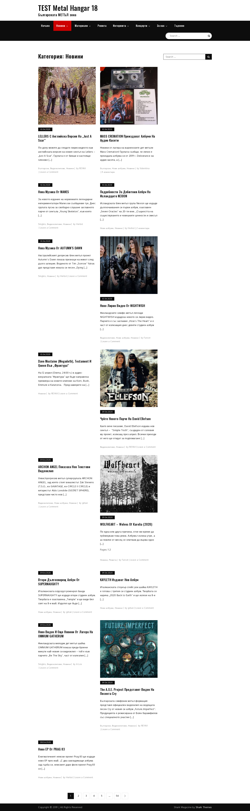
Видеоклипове (57, 168)
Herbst (79, 224)
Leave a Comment (49, 172)
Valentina (144, 168)
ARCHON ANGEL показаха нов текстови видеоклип (64, 469)
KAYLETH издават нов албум (119, 580)
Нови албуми (119, 168)
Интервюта (119, 26)
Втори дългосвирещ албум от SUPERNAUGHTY (59, 582)
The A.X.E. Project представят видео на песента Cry (127, 691)
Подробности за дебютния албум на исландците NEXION (125, 194)
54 (117, 795)
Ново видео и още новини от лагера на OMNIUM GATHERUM (65, 634)
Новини (60, 26)
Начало (45, 26)
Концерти (141, 26)
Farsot (147, 338)
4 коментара (108, 172)
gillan (85, 503)
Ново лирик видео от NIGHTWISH (122, 305)
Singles (42, 224)
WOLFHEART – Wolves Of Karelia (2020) (126, 524)
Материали (81, 26)
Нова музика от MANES (53, 192)
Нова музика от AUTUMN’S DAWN (60, 248)
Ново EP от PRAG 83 (51, 749)
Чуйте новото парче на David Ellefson (125, 419)
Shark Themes (204, 807)
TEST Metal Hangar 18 (68, 8)
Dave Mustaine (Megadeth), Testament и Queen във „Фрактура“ (64, 363)
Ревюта (102, 26)
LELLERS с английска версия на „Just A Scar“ (65, 138)
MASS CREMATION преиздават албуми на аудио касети (127, 138)
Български (43, 168)
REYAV (82, 168)
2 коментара (142, 228)
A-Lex (79, 664)
